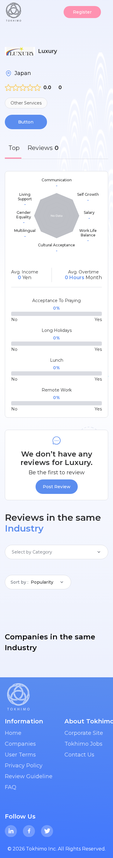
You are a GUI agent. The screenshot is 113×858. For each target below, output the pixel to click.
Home (13, 733)
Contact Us (79, 754)
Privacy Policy (23, 765)
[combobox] (12, 552)
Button (25, 122)
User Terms (20, 754)
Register (82, 12)
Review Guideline (28, 776)
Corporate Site (83, 733)
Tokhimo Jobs (83, 744)
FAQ (10, 787)
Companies (20, 744)
